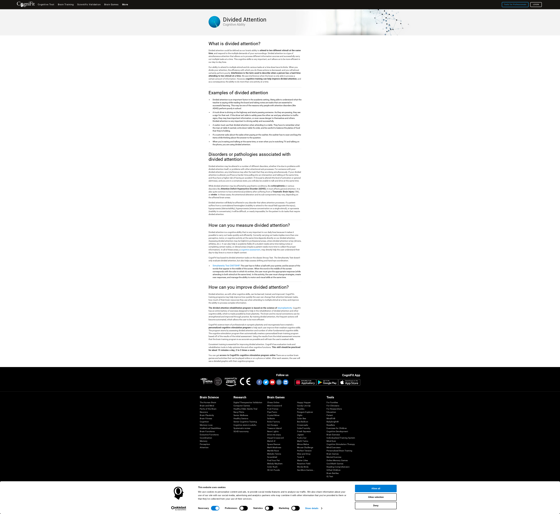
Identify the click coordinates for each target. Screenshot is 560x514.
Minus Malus (303, 444)
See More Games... (306, 470)
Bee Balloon (302, 421)
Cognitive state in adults (244, 425)
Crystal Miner (273, 415)
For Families (332, 402)
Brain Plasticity (207, 415)
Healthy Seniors (240, 418)
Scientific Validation (89, 4)
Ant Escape (272, 425)
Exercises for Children (337, 428)
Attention (204, 447)
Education (331, 412)
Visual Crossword (275, 438)
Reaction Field (303, 463)
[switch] (243, 508)
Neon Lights (273, 431)
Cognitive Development (337, 431)
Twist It (300, 457)
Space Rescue (273, 444)
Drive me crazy (274, 434)
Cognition (204, 421)
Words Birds (302, 467)
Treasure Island (274, 428)
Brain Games (333, 454)
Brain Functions (207, 431)
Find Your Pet (273, 460)
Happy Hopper (304, 402)
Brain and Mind (207, 405)
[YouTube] (272, 382)
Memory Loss (206, 425)
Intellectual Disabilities (210, 428)
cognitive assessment (250, 249)
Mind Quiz (331, 441)
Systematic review (242, 428)
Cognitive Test (46, 4)
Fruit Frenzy (272, 409)
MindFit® (331, 418)
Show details (311, 508)
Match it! (271, 441)
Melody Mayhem (275, 463)
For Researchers (334, 409)
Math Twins (302, 441)
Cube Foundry (303, 428)
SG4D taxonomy (241, 431)
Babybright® (333, 421)
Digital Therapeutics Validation (247, 402)
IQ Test (330, 476)
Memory (204, 441)
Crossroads (302, 425)
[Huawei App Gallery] (305, 382)
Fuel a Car (302, 438)
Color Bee (301, 418)
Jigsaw (300, 434)
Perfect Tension (304, 450)
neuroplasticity (285, 308)
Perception (205, 444)
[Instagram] (279, 382)
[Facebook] (259, 382)
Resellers (331, 425)
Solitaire (271, 418)
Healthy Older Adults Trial (245, 409)
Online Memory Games (337, 460)
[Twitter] (266, 382)
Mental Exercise (334, 457)
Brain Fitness (206, 418)
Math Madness (274, 447)
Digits (299, 415)
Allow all (375, 488)
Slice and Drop (303, 454)
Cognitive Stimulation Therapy (341, 444)
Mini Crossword (274, 405)
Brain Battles (333, 473)
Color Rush (272, 467)
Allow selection (376, 497)
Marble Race (273, 450)
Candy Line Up (304, 405)
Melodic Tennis (274, 454)
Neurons (204, 412)
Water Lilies (302, 460)
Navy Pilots (238, 412)
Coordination (206, 438)
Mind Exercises (334, 447)
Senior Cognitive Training (245, 421)
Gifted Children (334, 470)
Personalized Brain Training (339, 450)
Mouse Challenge (305, 447)
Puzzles (300, 409)
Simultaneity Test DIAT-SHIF (226, 265)
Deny (375, 505)
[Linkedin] (285, 382)
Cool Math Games (335, 463)
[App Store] (349, 382)
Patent (330, 415)
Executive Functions (209, 434)
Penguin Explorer (305, 412)
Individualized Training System (341, 438)
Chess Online (273, 402)
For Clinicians (333, 405)
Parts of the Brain (208, 409)
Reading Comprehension (338, 467)
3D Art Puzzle (273, 470)
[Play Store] (327, 382)
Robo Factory (273, 421)
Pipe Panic (272, 412)
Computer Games (241, 405)
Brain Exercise (333, 434)
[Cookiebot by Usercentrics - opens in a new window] (178, 508)
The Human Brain (208, 402)
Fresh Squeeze (304, 431)
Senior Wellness (240, 415)
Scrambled (272, 457)
